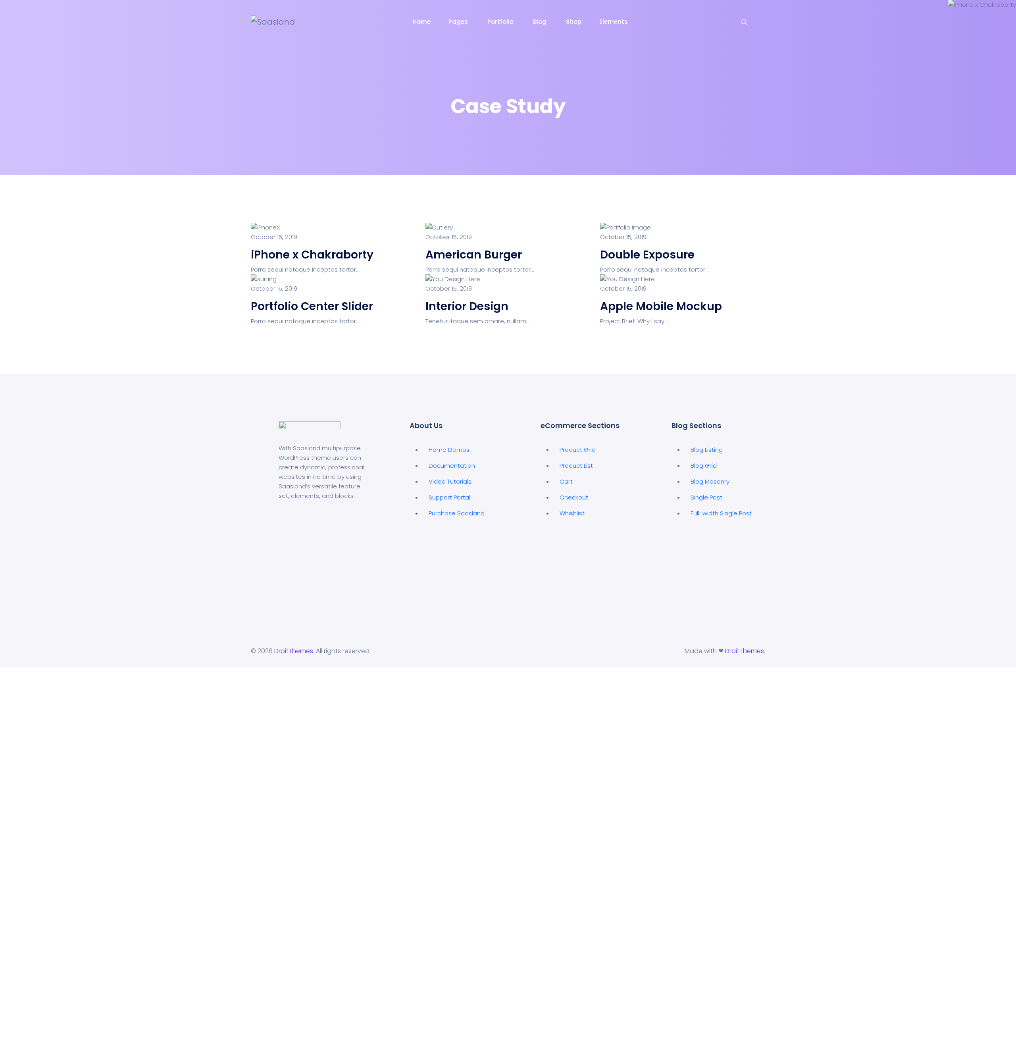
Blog (540, 21)
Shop (573, 21)
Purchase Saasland (457, 513)
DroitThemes (293, 651)
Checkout (574, 497)
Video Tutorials (450, 481)
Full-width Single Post (721, 513)
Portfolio (501, 21)
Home (422, 21)
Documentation (452, 465)
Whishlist (572, 513)
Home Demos (449, 449)
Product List (576, 465)
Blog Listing (707, 449)
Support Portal (449, 497)
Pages (459, 21)
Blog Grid (704, 465)
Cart (566, 481)
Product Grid (578, 449)
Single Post (706, 497)
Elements (614, 21)
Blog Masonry (710, 481)
